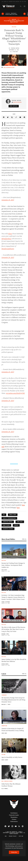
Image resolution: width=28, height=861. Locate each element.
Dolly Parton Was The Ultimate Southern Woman (11, 785)
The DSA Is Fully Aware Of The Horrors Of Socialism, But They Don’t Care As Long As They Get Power (13, 629)
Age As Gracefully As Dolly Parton (12, 757)
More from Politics (8, 539)
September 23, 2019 (8, 372)
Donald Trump (12, 514)
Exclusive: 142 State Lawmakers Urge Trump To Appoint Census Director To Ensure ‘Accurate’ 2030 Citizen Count (13, 597)
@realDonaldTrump (8, 249)
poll (3, 447)
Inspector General (7, 521)
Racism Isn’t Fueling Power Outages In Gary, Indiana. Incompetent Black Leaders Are (13, 565)
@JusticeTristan (17, 102)
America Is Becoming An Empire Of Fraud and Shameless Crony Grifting (13, 729)
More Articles (13, 106)
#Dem (10, 234)
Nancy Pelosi (6, 525)
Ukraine (16, 525)
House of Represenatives (9, 518)
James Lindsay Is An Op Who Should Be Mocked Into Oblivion (14, 660)
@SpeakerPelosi (6, 239)
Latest (4, 674)
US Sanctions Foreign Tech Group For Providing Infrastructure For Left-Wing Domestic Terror (13, 700)
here (23, 505)
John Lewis (19, 521)
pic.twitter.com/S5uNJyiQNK (15, 393)
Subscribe (14, 852)
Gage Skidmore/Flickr (9, 67)
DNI (4, 514)
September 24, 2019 (8, 200)
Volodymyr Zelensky (8, 528)
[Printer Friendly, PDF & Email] (24, 117)
